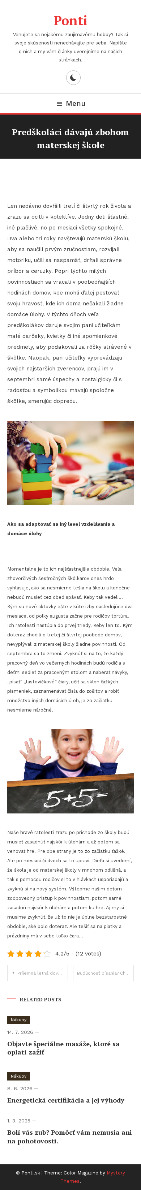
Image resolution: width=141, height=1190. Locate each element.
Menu (76, 103)
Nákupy (18, 1019)
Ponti (70, 20)
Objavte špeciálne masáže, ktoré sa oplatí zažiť (63, 1047)
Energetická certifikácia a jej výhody (65, 1100)
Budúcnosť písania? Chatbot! (105, 973)
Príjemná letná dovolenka (42, 973)
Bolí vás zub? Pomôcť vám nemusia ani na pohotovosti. (69, 1136)
